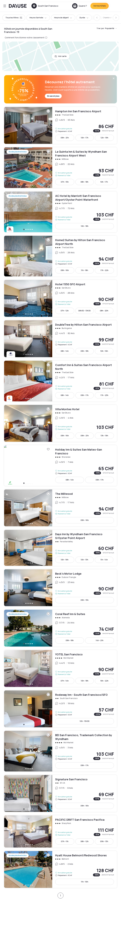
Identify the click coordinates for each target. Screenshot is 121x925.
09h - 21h (65, 137)
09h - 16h (65, 270)
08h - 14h (65, 351)
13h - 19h (104, 435)
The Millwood (60, 507)
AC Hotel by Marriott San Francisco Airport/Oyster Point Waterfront (60, 212)
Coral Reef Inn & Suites (60, 628)
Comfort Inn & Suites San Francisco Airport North (60, 381)
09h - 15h (85, 600)
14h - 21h (99, 640)
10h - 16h (104, 351)
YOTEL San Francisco (60, 668)
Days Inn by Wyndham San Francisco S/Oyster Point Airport (60, 548)
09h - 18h (85, 351)
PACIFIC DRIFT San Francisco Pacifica (60, 831)
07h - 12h (65, 310)
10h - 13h (84, 559)
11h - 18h (84, 270)
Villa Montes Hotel (60, 423)
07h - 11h (64, 841)
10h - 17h (84, 137)
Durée (82, 17)
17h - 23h (104, 395)
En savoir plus (53, 96)
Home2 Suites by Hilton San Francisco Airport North (60, 256)
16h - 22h (104, 681)
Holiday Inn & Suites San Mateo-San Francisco (60, 465)
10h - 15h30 (84, 721)
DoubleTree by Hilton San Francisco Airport (60, 338)
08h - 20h (104, 310)
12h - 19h (104, 137)
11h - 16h (84, 882)
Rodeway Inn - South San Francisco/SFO (60, 708)
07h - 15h (65, 182)
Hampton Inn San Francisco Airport (60, 125)
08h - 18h (84, 182)
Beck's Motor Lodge (60, 587)
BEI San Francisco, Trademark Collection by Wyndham (60, 751)
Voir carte (62, 56)
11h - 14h (104, 559)
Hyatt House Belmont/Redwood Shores (60, 869)
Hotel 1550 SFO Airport (60, 298)
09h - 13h (104, 841)
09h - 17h (85, 395)
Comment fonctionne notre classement (24, 37)
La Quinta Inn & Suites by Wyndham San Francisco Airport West (60, 167)
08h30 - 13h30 (84, 310)
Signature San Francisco (60, 793)
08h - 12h (85, 841)
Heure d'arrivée (36, 17)
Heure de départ (61, 17)
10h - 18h (84, 226)
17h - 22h (104, 270)
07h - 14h (65, 681)
